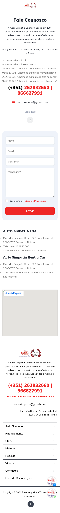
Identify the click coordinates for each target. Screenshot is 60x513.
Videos (9, 463)
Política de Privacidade (34, 200)
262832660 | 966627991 (30, 90)
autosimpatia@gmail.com (32, 102)
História (10, 448)
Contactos (11, 470)
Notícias (10, 455)
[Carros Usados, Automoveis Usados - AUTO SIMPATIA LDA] (30, 5)
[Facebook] (30, 120)
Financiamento (14, 433)
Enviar (30, 210)
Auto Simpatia (14, 426)
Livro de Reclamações (18, 478)
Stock (8, 441)
